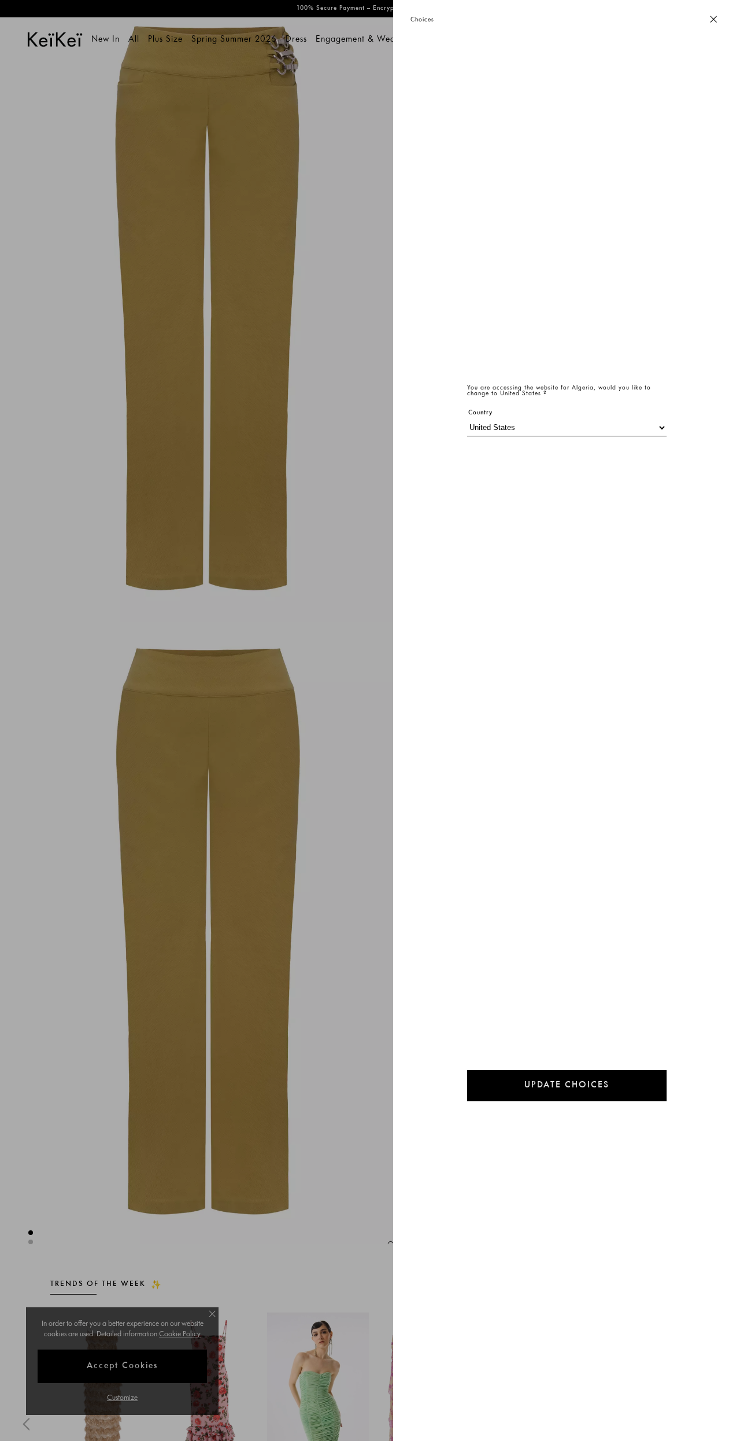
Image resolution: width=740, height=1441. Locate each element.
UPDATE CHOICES (566, 1085)
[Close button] (713, 20)
